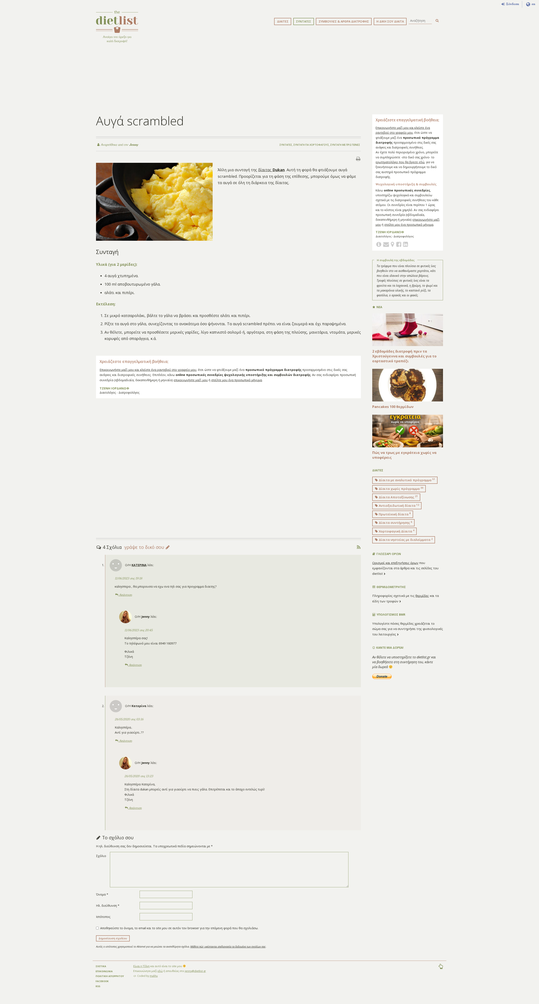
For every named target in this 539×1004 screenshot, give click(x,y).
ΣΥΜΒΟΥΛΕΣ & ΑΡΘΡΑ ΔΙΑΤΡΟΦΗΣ (344, 21)
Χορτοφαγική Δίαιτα (396, 531)
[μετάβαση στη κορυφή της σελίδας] (441, 967)
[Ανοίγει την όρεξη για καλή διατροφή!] (117, 22)
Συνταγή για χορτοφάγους (311, 145)
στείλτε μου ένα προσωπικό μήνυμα (236, 380)
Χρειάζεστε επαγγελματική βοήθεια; (134, 361)
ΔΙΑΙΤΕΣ (282, 21)
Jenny (133, 145)
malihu (154, 975)
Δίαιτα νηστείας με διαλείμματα (405, 539)
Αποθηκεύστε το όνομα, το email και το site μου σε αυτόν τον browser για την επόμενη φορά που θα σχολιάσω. (179, 928)
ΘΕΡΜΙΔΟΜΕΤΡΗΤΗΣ (391, 587)
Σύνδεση (512, 4)
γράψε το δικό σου (144, 547)
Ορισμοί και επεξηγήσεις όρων (395, 563)
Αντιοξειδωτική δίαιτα (398, 505)
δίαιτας (271, 169)
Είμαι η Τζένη (141, 966)
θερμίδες (422, 596)
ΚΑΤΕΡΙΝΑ (139, 565)
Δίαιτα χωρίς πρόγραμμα (400, 488)
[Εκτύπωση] (358, 158)
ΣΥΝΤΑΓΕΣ (303, 21)
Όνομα (102, 894)
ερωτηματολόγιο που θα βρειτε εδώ (400, 162)
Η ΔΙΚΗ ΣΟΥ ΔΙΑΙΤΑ (390, 21)
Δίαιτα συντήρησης (395, 522)
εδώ (160, 971)
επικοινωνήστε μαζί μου (191, 380)
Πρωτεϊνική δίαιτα (394, 514)
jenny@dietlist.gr (195, 971)
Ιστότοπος (103, 917)
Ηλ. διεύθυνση (107, 906)
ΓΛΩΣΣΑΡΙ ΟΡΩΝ (388, 554)
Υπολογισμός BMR (390, 614)
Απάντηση (125, 594)
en (533, 4)
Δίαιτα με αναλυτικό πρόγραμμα (406, 479)
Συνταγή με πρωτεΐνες (345, 145)
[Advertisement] (269, 77)
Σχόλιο (101, 856)
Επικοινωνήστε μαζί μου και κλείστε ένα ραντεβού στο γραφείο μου (148, 370)
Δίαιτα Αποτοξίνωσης (398, 497)
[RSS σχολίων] (358, 547)
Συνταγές (285, 145)
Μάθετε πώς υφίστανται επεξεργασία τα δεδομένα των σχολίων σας (228, 946)
